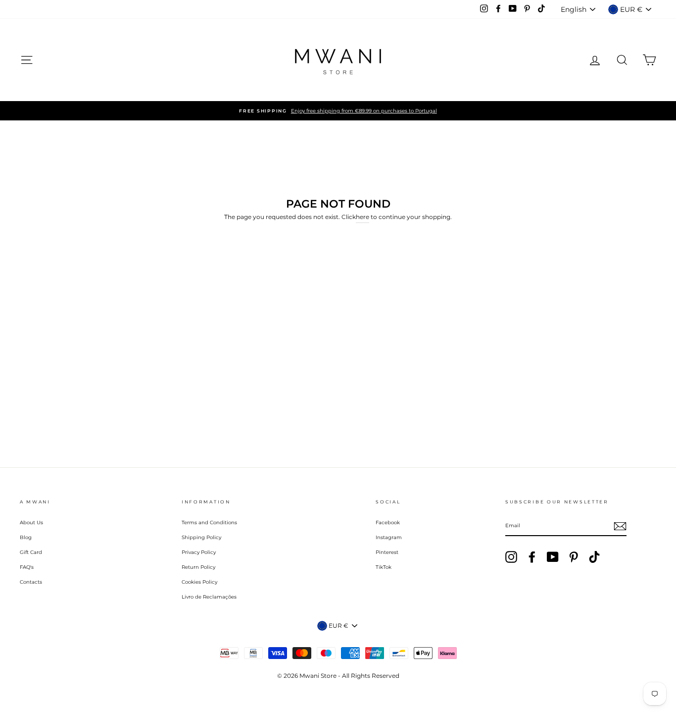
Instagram (389, 537)
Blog (26, 537)
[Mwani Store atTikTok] (594, 557)
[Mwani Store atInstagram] (511, 557)
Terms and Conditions (209, 522)
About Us (31, 522)
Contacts (31, 582)
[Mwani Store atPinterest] (573, 557)
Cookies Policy (199, 582)
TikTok (383, 567)
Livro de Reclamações (209, 597)
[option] (338, 110)
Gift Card (31, 552)
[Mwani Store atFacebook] (532, 557)
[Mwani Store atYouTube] (553, 557)
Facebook (388, 522)
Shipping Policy (201, 537)
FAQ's (27, 567)
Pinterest (387, 552)
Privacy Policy (199, 552)
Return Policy (198, 567)
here (362, 216)
